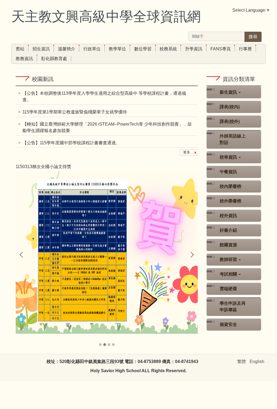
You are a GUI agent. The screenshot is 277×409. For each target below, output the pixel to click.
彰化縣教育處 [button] (54, 58)
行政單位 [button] (92, 49)
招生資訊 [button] (41, 49)
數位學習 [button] (142, 49)
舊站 (20, 49)
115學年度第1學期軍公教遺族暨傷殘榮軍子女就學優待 (74, 112)
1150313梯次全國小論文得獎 (43, 166)
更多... (188, 152)
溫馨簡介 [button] (66, 49)
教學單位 (117, 49)
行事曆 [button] (245, 49)
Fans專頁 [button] (220, 49)
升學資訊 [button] (193, 49)
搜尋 (253, 36)
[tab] (100, 344)
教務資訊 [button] (24, 58)
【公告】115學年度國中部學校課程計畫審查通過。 (71, 142)
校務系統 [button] (168, 49)
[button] (22, 254)
